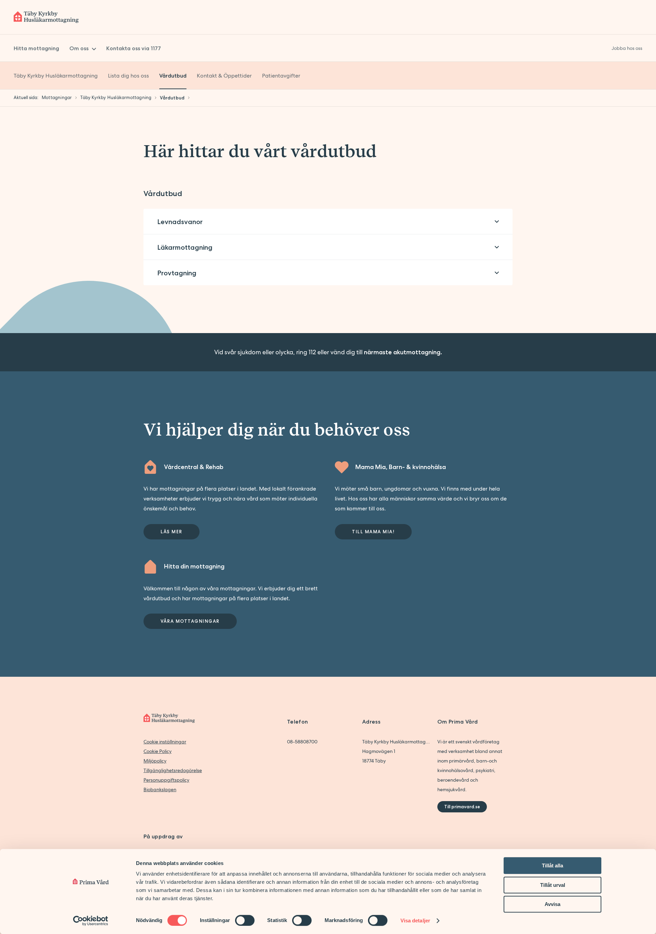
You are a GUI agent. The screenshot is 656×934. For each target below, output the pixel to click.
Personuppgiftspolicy (166, 780)
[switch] (245, 920)
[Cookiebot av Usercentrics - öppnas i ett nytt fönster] (91, 921)
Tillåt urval (552, 885)
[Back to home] (46, 17)
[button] (328, 221)
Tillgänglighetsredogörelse (173, 770)
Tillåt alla (552, 865)
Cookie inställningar (165, 742)
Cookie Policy (158, 751)
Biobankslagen (160, 789)
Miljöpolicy (155, 761)
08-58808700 (302, 742)
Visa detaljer (415, 920)
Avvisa (552, 904)
